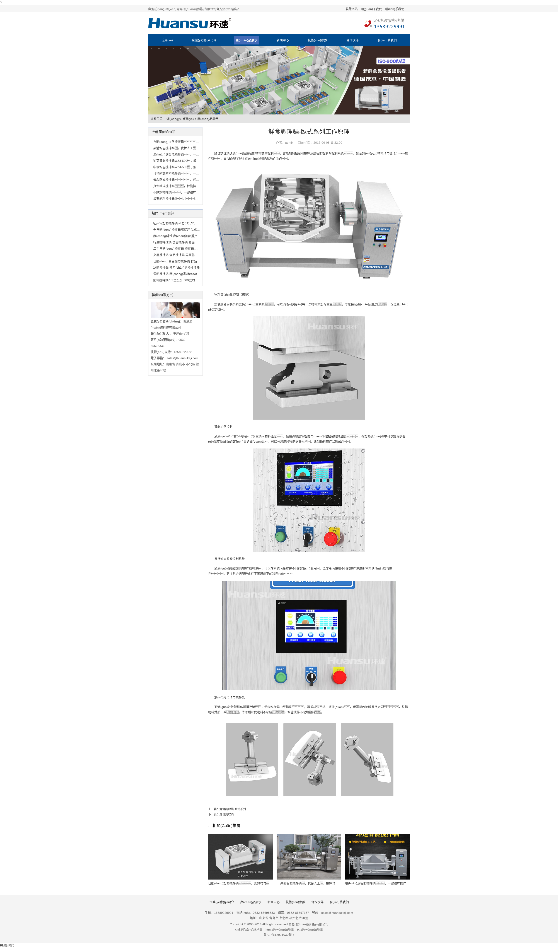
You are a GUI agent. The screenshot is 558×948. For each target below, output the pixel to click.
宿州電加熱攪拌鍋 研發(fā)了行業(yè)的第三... (184, 223)
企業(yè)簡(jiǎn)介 (204, 40)
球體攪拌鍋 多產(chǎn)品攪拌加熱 (176, 267)
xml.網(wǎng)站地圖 (248, 929)
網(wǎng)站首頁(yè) (180, 119)
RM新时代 (7, 945)
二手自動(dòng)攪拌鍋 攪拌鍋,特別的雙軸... (183, 248)
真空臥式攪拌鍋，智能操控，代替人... (188, 186)
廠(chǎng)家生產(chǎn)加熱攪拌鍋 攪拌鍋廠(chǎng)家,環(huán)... (198, 236)
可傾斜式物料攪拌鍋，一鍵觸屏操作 (182, 173)
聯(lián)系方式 (162, 295)
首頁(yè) (167, 40)
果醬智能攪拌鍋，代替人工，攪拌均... (186, 148)
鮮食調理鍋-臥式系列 (232, 809)
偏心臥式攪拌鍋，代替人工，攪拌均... (189, 179)
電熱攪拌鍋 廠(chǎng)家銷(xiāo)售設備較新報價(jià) (188, 274)
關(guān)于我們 (371, 9)
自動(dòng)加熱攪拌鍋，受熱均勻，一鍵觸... (191, 141)
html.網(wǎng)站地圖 (279, 929)
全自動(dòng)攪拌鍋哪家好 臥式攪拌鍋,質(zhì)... (186, 229)
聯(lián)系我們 (394, 9)
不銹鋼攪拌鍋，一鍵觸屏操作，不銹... (191, 192)
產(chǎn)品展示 (246, 40)
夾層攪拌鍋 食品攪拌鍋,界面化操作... (178, 255)
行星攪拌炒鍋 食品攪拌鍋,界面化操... (178, 242)
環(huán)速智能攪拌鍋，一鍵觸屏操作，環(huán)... (198, 154)
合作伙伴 (352, 40)
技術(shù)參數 (317, 40)
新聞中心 (283, 40)
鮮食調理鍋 (226, 814)
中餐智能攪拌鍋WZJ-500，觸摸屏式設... (182, 167)
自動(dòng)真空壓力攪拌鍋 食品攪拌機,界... (183, 261)
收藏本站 (351, 9)
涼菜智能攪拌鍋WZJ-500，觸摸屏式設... (182, 160)
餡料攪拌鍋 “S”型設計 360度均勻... (177, 280)
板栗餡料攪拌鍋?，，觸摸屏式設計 (186, 198)
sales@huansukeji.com (183, 358)
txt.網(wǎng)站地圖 (310, 929)
